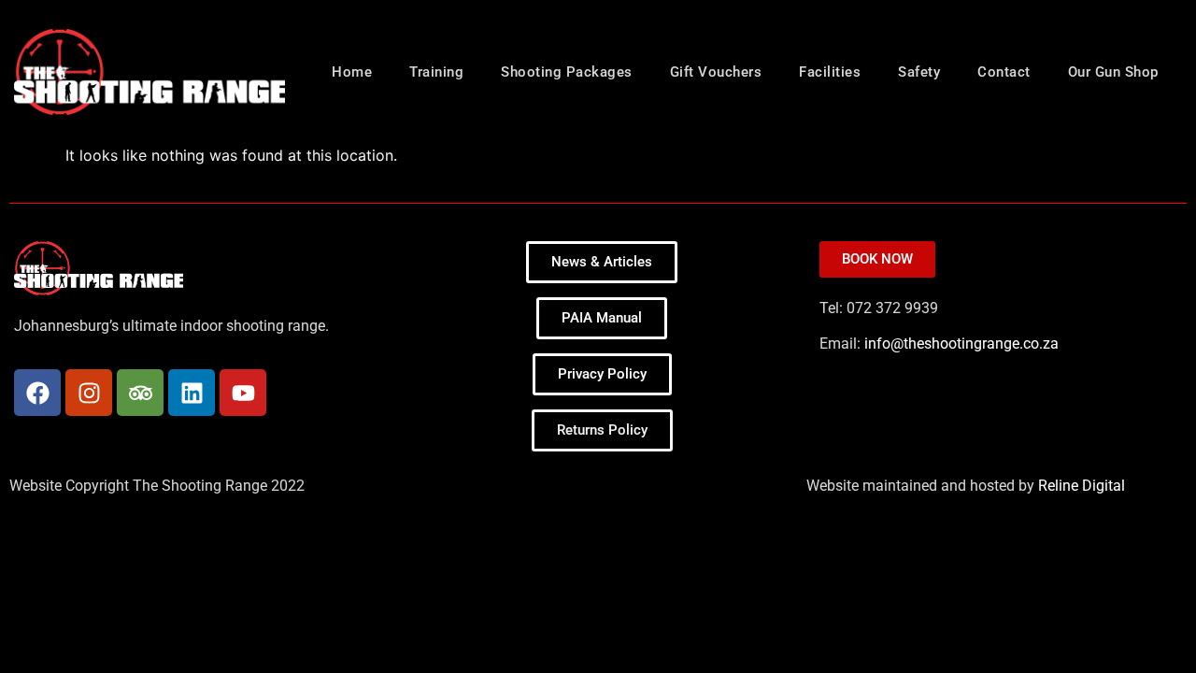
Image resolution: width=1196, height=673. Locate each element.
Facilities (830, 72)
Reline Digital (1081, 485)
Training (436, 72)
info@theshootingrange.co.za (961, 343)
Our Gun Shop (1113, 72)
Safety (919, 72)
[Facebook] (37, 392)
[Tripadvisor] (140, 392)
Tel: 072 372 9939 (880, 308)
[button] (602, 430)
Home (352, 72)
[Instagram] (88, 392)
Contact (1004, 72)
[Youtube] (243, 392)
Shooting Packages (567, 72)
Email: (939, 343)
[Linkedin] (191, 392)
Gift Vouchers (716, 72)
